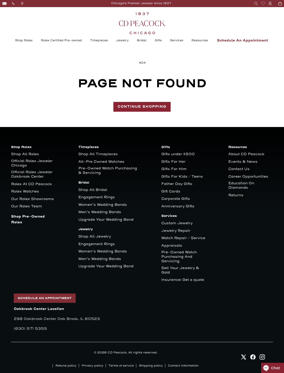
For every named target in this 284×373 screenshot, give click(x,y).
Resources (199, 40)
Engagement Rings (96, 197)
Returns (235, 195)
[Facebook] (253, 358)
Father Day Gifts (176, 184)
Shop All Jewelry (94, 236)
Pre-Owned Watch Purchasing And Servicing (179, 256)
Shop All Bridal (92, 190)
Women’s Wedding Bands (102, 205)
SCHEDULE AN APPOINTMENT (45, 298)
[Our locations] (22, 3)
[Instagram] (262, 358)
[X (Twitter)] (243, 358)
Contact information (183, 365)
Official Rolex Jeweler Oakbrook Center (32, 174)
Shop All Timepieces (98, 154)
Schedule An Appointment (242, 40)
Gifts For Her (173, 162)
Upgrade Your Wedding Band (106, 220)
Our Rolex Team (26, 206)
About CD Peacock (246, 154)
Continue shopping (142, 106)
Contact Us (239, 169)
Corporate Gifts (175, 199)
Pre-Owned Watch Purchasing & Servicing (107, 170)
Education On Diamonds (241, 185)
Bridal (141, 40)
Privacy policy (92, 365)
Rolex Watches (25, 191)
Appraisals (171, 246)
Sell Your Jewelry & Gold (180, 270)
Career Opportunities (248, 177)
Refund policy (66, 365)
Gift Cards (170, 191)
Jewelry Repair (175, 231)
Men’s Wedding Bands (99, 212)
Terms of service (121, 365)
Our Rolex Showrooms (32, 199)
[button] (256, 3)
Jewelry (122, 40)
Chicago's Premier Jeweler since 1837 (141, 3)
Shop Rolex (24, 40)
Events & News (243, 162)
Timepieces (99, 40)
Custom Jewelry (177, 223)
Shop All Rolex (25, 154)
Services (176, 40)
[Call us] (13, 3)
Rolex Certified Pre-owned (61, 40)
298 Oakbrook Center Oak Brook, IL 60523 (57, 319)
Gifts (158, 40)
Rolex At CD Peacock (31, 184)
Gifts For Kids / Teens (182, 177)
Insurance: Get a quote (182, 280)
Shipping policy (151, 365)
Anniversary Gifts (177, 206)
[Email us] (4, 3)
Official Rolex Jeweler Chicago (32, 163)
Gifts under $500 (178, 154)
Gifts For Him (174, 169)
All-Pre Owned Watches (101, 162)
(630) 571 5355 (30, 328)
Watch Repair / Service (183, 238)
